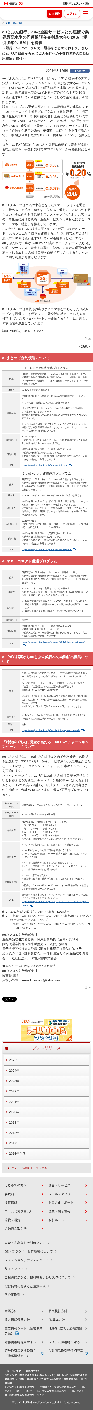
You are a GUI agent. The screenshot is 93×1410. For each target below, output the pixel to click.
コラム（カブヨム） (19, 1211)
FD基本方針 (56, 1319)
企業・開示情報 (14, 23)
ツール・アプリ (59, 1194)
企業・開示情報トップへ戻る (29, 1168)
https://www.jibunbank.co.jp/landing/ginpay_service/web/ (51, 730)
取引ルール (56, 1220)
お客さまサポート (61, 1202)
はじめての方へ (16, 1185)
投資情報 (11, 1202)
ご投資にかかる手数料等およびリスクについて (38, 1277)
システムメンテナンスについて (27, 1260)
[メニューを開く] (85, 13)
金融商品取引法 (16, 1228)
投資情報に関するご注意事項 (25, 1286)
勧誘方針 (11, 1311)
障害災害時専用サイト (20, 1342)
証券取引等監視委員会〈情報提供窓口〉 (20, 1353)
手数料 (9, 1194)
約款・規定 (12, 1220)
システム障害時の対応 (64, 1342)
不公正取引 (12, 1294)
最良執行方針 (57, 1311)
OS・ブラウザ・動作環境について (29, 1251)
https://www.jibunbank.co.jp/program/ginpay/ (44, 465)
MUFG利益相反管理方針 (65, 1328)
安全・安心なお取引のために (25, 1242)
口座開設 (54, 13)
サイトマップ (14, 1268)
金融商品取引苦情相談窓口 (65, 1353)
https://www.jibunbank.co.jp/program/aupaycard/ (47, 549)
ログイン (72, 13)
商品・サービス (59, 1185)
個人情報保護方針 (17, 1319)
